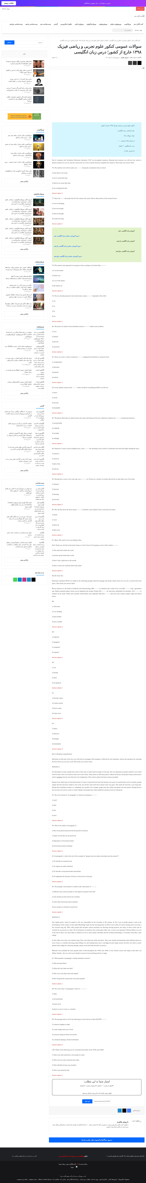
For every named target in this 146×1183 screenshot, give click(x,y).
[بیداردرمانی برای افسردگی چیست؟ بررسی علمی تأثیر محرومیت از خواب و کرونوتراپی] (38, 90)
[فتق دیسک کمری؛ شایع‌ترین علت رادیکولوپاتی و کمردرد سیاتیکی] (38, 173)
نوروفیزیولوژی (103, 24)
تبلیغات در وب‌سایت (85, 1179)
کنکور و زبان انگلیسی (115, 40)
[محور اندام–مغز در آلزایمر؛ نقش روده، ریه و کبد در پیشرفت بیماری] (38, 462)
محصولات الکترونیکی (123, 1179)
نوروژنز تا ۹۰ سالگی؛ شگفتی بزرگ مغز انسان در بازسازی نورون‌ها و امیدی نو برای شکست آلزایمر (18, 414)
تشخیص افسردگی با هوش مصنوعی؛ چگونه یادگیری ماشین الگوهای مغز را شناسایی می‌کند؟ (19, 99)
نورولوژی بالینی (79, 24)
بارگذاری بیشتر (24, 181)
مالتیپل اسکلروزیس (66, 24)
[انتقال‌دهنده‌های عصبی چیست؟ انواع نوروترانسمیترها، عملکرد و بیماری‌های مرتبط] (38, 279)
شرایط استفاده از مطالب (45, 1179)
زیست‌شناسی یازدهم (31, 24)
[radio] (103, 1089)
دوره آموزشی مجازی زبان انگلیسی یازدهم (67, 246)
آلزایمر (56, 24)
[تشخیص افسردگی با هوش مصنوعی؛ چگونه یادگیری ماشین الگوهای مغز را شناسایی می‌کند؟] (38, 99)
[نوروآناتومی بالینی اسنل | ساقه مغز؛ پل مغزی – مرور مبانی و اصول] (38, 147)
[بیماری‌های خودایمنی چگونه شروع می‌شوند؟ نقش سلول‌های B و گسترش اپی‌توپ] (38, 64)
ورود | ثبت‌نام (94, 1179)
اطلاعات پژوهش (9, 3)
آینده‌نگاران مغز (136, 40)
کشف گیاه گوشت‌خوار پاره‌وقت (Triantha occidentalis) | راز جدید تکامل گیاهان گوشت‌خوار (20, 505)
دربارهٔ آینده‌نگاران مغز (73, 1179)
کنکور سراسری (126, 40)
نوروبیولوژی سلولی (115, 24)
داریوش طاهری (124, 57)
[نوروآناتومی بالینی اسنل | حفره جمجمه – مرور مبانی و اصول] (38, 165)
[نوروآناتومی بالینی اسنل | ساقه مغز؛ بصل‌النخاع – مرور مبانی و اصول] (38, 156)
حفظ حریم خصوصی (22, 1179)
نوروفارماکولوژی (91, 24)
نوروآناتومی (127, 24)
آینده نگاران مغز (138, 24)
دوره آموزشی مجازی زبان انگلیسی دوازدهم (67, 256)
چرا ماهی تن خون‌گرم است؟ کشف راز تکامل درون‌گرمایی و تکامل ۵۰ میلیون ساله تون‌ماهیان (18, 491)
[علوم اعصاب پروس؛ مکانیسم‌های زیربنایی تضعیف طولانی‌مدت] (38, 385)
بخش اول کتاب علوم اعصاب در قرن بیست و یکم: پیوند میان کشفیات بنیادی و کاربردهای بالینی (19, 360)
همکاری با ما (56, 1179)
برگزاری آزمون (103, 1179)
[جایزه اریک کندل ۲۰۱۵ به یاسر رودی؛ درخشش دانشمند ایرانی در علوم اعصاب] (38, 82)
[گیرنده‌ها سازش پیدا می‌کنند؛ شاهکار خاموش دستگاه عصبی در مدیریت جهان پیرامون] (38, 297)
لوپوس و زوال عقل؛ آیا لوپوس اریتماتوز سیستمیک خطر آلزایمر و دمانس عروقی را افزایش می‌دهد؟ (19, 435)
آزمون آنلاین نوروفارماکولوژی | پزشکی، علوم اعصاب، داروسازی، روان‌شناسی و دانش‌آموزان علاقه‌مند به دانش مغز (18, 202)
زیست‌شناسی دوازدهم (16, 24)
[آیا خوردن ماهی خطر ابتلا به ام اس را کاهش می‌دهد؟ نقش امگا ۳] (38, 73)
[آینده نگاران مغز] (139, 16)
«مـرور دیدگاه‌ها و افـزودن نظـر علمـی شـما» (96, 1140)
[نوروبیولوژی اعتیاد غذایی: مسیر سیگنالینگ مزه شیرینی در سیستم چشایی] (38, 350)
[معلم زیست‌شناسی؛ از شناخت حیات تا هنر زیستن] (38, 536)
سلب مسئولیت (33, 1179)
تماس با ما (63, 1179)
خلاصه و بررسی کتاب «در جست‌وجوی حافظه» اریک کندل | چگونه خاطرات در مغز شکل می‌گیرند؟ (19, 287)
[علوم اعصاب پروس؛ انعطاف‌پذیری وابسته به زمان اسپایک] (38, 374)
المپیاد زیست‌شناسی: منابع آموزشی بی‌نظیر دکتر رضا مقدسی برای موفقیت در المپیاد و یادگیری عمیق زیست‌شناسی (19, 544)
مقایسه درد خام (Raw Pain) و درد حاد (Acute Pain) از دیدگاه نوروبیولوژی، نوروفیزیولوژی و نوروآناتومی (19, 334)
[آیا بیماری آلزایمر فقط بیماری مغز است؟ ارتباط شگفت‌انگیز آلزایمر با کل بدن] (38, 451)
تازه (24, 54)
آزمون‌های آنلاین (112, 1179)
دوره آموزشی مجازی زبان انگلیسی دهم (66, 236)
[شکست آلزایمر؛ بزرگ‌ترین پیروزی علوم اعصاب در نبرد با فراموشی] (38, 426)
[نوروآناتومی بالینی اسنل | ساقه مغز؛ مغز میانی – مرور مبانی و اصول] (38, 138)
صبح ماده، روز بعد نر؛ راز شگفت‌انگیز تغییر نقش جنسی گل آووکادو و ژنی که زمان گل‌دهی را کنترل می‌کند (19, 519)
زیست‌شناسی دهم (45, 24)
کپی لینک (87, 1101)
